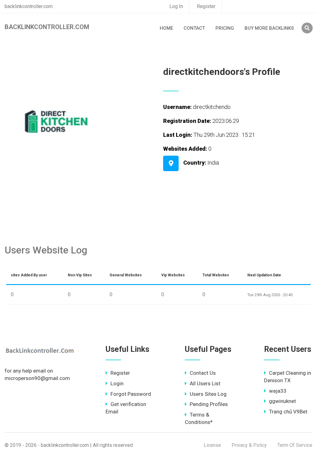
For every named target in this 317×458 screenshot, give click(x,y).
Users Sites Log (208, 394)
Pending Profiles (209, 404)
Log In (176, 6)
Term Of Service (294, 445)
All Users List (205, 383)
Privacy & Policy (249, 445)
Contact (194, 28)
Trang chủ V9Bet (288, 411)
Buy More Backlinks (269, 28)
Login (117, 383)
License (212, 445)
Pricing (224, 28)
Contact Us (203, 373)
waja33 (277, 391)
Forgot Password (131, 394)
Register (206, 6)
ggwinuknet (282, 401)
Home (166, 28)
